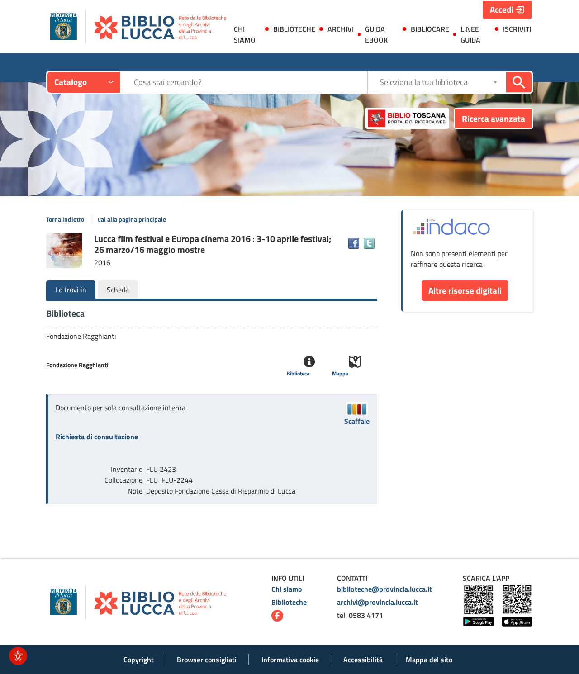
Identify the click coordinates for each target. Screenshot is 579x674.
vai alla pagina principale (132, 219)
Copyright (138, 659)
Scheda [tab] (118, 289)
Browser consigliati (207, 659)
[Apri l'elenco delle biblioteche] (495, 82)
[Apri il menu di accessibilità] (18, 656)
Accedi (501, 9)
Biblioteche (289, 602)
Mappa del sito (429, 659)
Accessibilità (363, 659)
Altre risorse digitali (465, 290)
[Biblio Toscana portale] (407, 118)
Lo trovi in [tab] (70, 289)
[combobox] (250, 82)
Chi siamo (286, 589)
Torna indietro (65, 219)
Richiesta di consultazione (97, 436)
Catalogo (70, 81)
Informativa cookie (290, 659)
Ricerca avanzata (493, 118)
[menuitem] (246, 36)
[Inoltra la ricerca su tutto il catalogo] (519, 82)
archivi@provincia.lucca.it (377, 602)
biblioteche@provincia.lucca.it (384, 589)
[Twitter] (369, 243)
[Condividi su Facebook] (353, 243)
